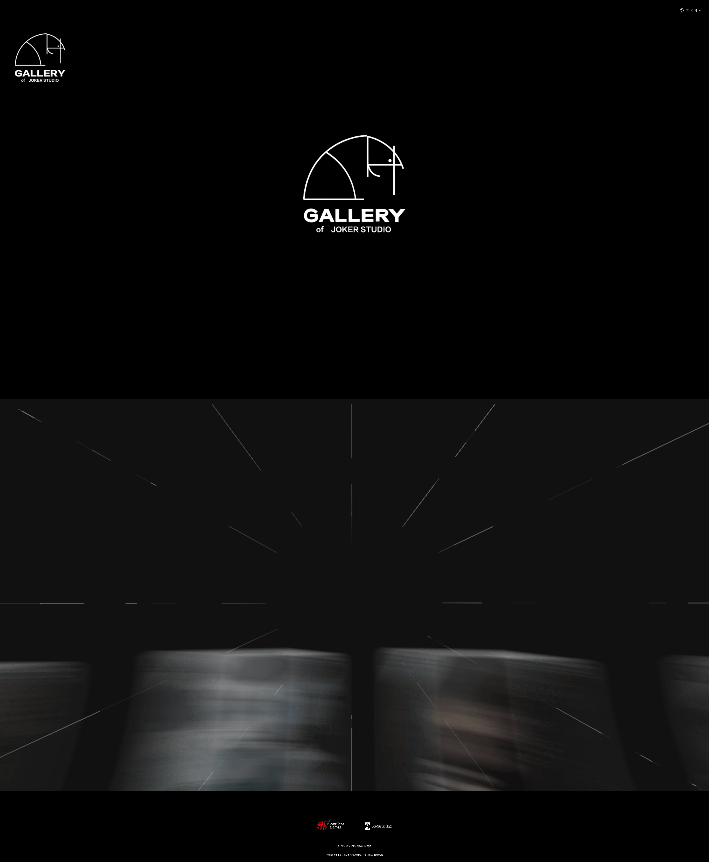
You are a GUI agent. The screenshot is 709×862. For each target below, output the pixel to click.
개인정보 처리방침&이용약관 (354, 846)
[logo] (40, 57)
